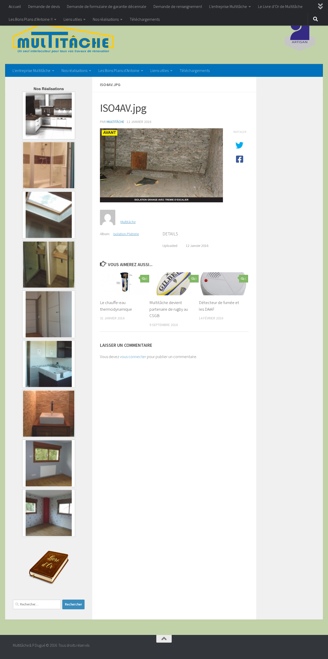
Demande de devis (44, 6)
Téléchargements (145, 19)
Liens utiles (73, 19)
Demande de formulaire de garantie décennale (106, 6)
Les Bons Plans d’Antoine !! (31, 19)
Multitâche (115, 121)
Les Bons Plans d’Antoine (118, 70)
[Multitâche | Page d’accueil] (63, 38)
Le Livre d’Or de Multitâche (280, 6)
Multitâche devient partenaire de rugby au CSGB (168, 309)
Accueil (15, 6)
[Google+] (311, 647)
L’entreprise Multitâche (228, 6)
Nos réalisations (106, 19)
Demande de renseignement (177, 6)
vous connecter (133, 356)
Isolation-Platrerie (126, 234)
